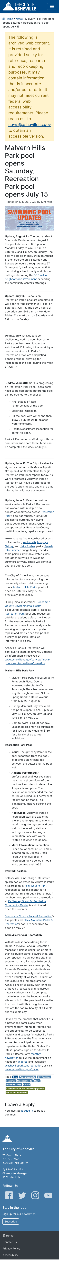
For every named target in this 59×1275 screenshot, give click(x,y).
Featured (10, 1081)
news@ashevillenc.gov (29, 124)
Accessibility (10, 1255)
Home (9, 1235)
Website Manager (16, 1173)
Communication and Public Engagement (25, 1088)
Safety (26, 1084)
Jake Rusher (27, 546)
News (37, 1081)
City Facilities (44, 1077)
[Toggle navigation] (51, 6)
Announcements (27, 1077)
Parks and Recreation (16, 1092)
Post (15, 1077)
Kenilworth (29, 542)
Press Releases (13, 1084)
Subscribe (11, 1221)
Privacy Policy (11, 1248)
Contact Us (13, 1177)
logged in (27, 1110)
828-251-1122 (14, 1169)
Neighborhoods (24, 1081)
